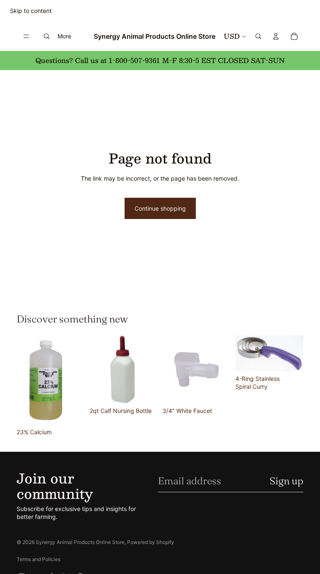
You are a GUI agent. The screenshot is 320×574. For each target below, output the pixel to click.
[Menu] (26, 36)
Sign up (286, 481)
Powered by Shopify (150, 542)
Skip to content (31, 10)
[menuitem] (64, 36)
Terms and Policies (38, 559)
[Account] (276, 36)
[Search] (47, 36)
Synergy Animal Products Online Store (80, 542)
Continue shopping (160, 208)
